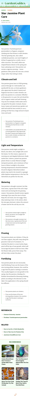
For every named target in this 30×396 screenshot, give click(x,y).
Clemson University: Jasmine (12, 314)
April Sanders (6, 20)
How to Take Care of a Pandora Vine (14, 332)
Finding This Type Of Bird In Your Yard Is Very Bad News (22, 383)
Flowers (9, 10)
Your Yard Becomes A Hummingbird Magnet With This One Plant (22, 361)
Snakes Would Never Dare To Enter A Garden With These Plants (8, 361)
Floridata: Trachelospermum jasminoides (15, 317)
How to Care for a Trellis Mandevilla (14, 329)
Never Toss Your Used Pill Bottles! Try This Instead (8, 383)
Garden (3, 10)
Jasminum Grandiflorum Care (12, 335)
